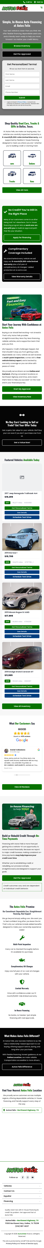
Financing (8, 1201)
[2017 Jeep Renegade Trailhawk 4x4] (22, 492)
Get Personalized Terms (22, 508)
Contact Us (9, 1191)
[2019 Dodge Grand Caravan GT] (22, 671)
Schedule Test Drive (22, 517)
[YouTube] (32, 1177)
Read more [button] (8, 768)
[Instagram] (27, 1177)
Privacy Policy (22, 102)
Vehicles (8, 1186)
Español (7, 1196)
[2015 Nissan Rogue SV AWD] (22, 611)
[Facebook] (23, 1177)
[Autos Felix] (15, 8)
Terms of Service (27, 1243)
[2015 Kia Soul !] (22, 552)
